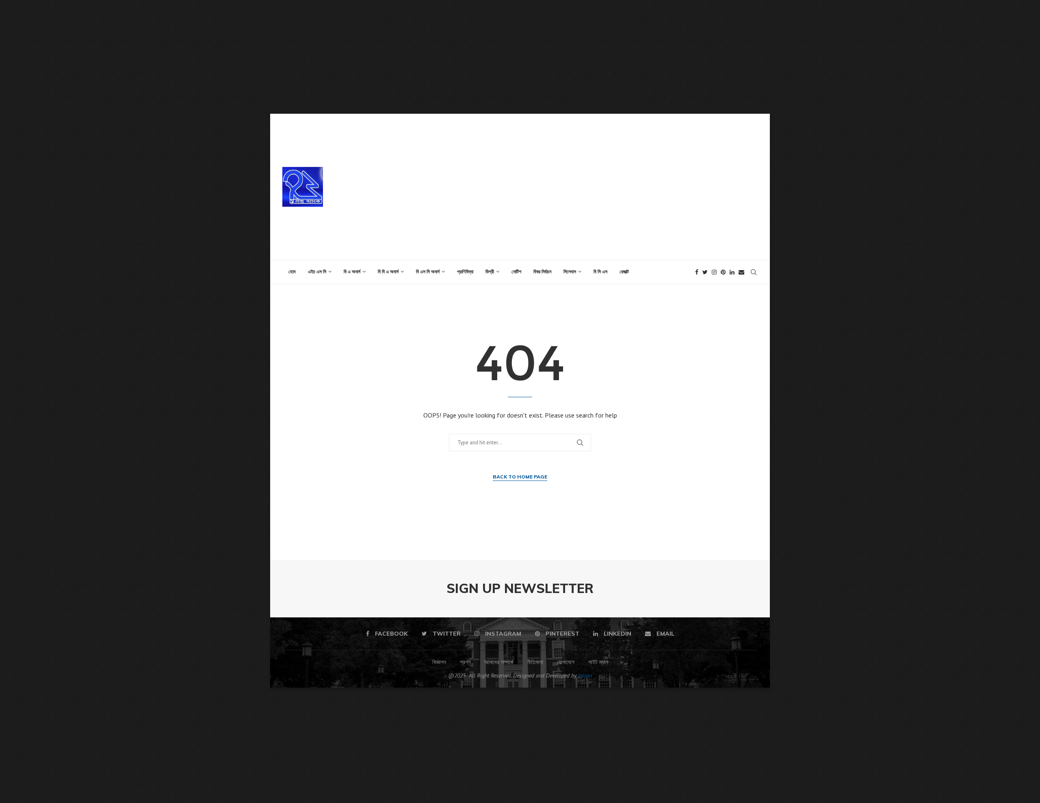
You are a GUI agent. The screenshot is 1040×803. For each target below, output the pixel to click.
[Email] (741, 272)
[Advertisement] (244, 57)
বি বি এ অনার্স (388, 271)
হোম (292, 271)
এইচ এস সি (317, 271)
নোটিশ (516, 271)
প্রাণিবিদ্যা (465, 271)
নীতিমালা (535, 662)
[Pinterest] (723, 272)
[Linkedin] (732, 272)
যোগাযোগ (565, 662)
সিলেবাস (569, 271)
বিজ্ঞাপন (439, 662)
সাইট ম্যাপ (598, 662)
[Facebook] (696, 272)
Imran (585, 675)
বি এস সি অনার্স (428, 271)
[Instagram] (714, 272)
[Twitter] (705, 272)
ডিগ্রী (489, 271)
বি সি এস (600, 271)
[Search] (754, 272)
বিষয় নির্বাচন (542, 271)
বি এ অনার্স (352, 271)
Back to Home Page (520, 477)
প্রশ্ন (465, 662)
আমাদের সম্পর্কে (499, 662)
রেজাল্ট (624, 271)
